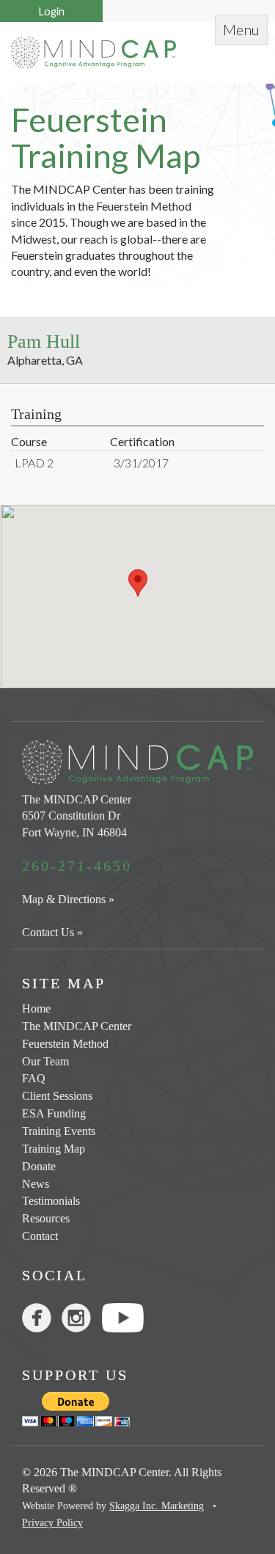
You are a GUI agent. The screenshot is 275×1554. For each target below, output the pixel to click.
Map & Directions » (68, 899)
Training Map (53, 1148)
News (35, 1184)
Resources (46, 1218)
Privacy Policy (52, 1522)
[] (42, 1321)
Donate (39, 1166)
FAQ (33, 1078)
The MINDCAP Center (76, 1026)
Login (52, 11)
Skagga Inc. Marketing (156, 1505)
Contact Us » (52, 932)
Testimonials (51, 1200)
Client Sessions (57, 1096)
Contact (40, 1236)
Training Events (58, 1131)
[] (81, 1321)
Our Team (45, 1061)
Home (36, 1008)
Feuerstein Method (65, 1043)
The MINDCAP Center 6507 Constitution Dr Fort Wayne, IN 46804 (76, 816)
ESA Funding (54, 1113)
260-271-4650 (77, 866)
